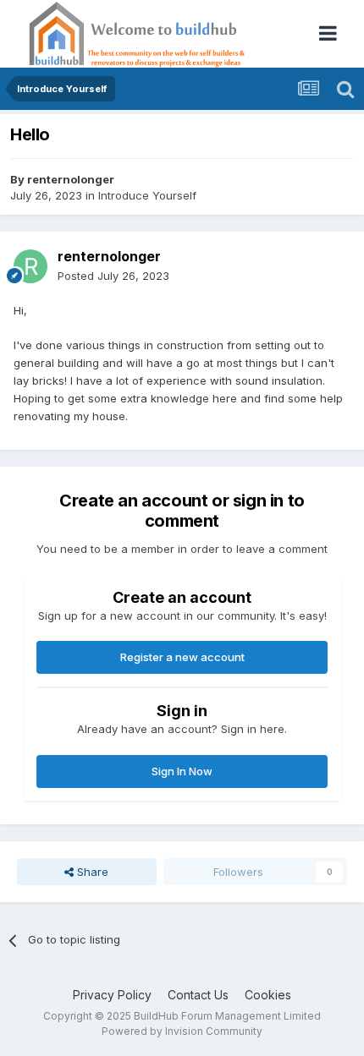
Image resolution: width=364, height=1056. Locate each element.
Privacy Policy (112, 995)
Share (91, 871)
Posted (113, 275)
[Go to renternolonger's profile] (30, 266)
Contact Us (198, 995)
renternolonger (70, 179)
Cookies (268, 995)
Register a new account (182, 657)
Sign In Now (182, 771)
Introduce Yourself (147, 195)
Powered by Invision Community (182, 1031)
